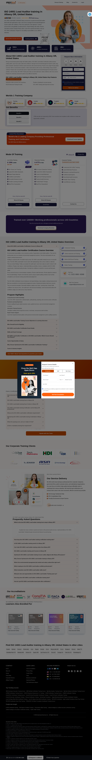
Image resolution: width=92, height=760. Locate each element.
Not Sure (68, 371)
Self (58, 371)
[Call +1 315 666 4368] (89, 14)
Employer (47, 371)
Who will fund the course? (48, 368)
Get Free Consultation (58, 394)
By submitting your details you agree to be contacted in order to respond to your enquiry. (58, 389)
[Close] (73, 363)
